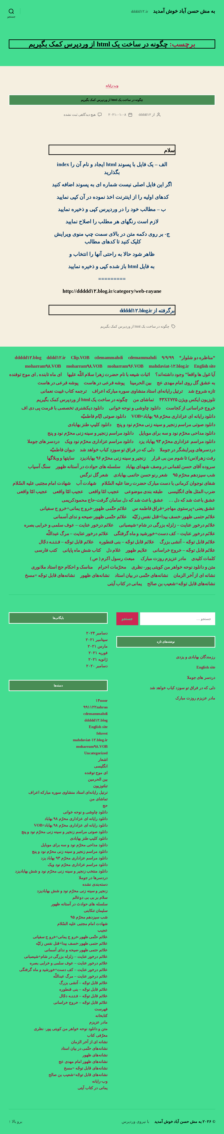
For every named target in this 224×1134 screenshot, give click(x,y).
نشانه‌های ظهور (94, 575)
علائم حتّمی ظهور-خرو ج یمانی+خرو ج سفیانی (83, 508)
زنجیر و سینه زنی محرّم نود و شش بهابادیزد (72, 891)
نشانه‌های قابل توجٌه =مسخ (50, 575)
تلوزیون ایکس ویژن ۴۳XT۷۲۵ (187, 399)
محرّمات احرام (112, 567)
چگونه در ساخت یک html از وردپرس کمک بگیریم (112, 100)
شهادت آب (86, 483)
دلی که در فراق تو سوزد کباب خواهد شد (117, 449)
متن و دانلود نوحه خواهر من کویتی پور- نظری (173, 567)
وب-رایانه (112, 85)
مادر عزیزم (98, 1022)
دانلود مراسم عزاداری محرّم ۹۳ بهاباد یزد (177, 441)
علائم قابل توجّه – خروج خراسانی (184, 550)
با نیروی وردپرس (135, 1121)
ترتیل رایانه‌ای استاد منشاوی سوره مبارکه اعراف (137, 391)
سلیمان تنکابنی (96, 910)
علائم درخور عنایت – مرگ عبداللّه (77, 533)
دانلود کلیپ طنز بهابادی (89, 424)
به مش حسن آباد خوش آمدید (184, 11)
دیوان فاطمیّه (62, 449)
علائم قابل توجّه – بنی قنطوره (126, 541)
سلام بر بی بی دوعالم (90, 897)
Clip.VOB (80, 357)
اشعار (103, 759)
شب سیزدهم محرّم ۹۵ (194, 474)
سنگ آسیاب (39, 466)
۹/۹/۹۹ (168, 357)
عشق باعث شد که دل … (192, 500)
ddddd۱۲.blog (28, 357)
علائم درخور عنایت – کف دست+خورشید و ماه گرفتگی (164, 533)
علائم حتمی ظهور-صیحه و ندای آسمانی (76, 950)
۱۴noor (102, 700)
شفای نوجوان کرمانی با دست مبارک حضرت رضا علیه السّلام (158, 483)
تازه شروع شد (201, 391)
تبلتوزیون (100, 786)
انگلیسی (101, 766)
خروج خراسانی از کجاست (190, 408)
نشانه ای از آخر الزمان (194, 575)
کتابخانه (101, 1015)
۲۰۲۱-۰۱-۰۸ (117, 114)
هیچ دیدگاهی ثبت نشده (80, 114)
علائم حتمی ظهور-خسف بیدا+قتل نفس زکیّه (173, 516)
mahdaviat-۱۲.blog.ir (169, 366)
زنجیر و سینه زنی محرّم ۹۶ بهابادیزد (113, 458)
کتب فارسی (46, 550)
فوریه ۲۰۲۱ (98, 653)
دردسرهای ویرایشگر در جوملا (187, 449)
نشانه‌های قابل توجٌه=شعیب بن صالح (181, 583)
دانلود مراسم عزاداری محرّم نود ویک (99, 441)
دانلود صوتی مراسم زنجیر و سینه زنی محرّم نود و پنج (166, 424)
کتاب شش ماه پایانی (82, 550)
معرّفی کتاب (97, 1035)
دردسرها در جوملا (93, 878)
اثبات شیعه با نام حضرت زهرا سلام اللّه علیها (108, 374)
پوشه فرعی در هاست (104, 382)
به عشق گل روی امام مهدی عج (186, 382)
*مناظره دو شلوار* (197, 357)
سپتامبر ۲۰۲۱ (97, 639)
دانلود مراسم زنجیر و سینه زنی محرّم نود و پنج (90, 433)
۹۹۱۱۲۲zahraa (95, 707)
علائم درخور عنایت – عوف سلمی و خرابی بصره (69, 525)
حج (105, 805)
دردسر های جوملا (43, 441)
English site (204, 366)
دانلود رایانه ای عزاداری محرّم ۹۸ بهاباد (76, 818)
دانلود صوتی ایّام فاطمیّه (103, 416)
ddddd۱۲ (145, 114)
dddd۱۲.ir (56, 357)
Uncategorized (96, 753)
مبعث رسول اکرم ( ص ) (112, 558)
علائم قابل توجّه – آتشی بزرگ (187, 541)
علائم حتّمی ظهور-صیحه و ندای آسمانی (90, 516)
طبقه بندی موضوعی (143, 491)
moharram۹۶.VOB (125, 366)
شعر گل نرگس (94, 474)
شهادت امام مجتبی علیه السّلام (42, 483)
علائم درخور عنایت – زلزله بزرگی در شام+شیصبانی (167, 525)
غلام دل (113, 550)
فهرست (101, 1009)
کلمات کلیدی (203, 558)
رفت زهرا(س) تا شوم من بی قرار (183, 458)
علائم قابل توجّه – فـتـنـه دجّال (66, 541)
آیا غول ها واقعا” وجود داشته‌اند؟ (185, 374)
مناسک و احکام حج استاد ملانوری (62, 567)
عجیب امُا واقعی (104, 491)
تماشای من (143, 399)
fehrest (102, 733)
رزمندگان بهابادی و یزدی (195, 657)
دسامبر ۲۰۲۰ (97, 666)
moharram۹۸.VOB (84, 366)
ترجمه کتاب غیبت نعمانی (63, 391)
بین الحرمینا (141, 382)
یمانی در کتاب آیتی (124, 583)
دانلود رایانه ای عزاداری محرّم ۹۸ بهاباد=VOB (173, 416)
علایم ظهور (136, 550)
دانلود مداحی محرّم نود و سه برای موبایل (177, 433)
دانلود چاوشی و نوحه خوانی (135, 408)
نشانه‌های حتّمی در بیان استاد (141, 575)
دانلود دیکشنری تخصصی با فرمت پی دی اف (62, 408)
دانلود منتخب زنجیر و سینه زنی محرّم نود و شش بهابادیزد (61, 871)
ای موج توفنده (96, 773)
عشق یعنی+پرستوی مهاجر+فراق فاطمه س (173, 508)
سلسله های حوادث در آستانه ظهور (88, 466)
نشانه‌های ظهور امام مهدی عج (83, 1061)
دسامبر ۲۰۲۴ (97, 633)
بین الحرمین (98, 779)
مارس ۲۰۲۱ (98, 646)
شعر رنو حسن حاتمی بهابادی (141, 474)
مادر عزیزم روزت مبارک (163, 558)
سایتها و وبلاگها (61, 458)
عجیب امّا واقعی (68, 491)
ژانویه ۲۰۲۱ (98, 659)
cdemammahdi (142, 357)
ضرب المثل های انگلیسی (191, 491)
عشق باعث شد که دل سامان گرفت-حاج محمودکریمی (112, 500)
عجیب (103, 930)
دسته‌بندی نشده (95, 884)
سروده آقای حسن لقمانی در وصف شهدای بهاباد (170, 466)
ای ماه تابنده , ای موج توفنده (35, 374)
